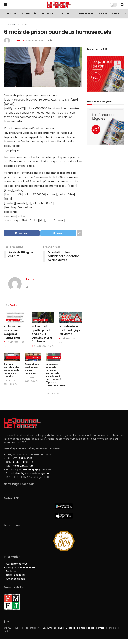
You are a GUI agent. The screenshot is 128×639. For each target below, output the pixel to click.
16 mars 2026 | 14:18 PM (43, 346)
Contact (70, 627)
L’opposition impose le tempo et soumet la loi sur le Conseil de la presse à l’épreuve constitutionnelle (55, 374)
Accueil (11, 13)
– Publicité (10, 571)
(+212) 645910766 (23, 462)
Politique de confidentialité (92, 627)
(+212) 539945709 (22, 466)
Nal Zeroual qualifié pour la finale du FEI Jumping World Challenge (42, 334)
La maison (9, 24)
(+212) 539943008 (22, 458)
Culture (64, 13)
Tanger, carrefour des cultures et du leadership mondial (12, 370)
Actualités (29, 13)
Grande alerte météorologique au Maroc (70, 330)
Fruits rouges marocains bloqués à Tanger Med (12, 332)
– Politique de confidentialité (20, 567)
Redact (20, 40)
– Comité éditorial (14, 575)
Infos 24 (47, 13)
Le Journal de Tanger (53, 627)
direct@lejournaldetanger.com (33, 473)
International (84, 13)
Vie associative (109, 13)
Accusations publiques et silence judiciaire (32, 368)
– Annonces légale (15, 578)
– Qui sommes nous (16, 563)
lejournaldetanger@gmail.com (33, 469)
